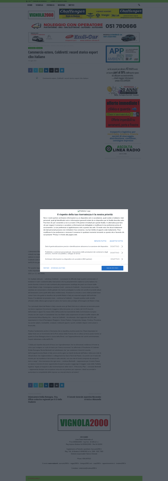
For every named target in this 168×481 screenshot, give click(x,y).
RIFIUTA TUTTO (100, 241)
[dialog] (84, 240)
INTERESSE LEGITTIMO (58, 268)
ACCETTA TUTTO (116, 241)
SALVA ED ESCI (112, 268)
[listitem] (84, 259)
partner (46, 268)
